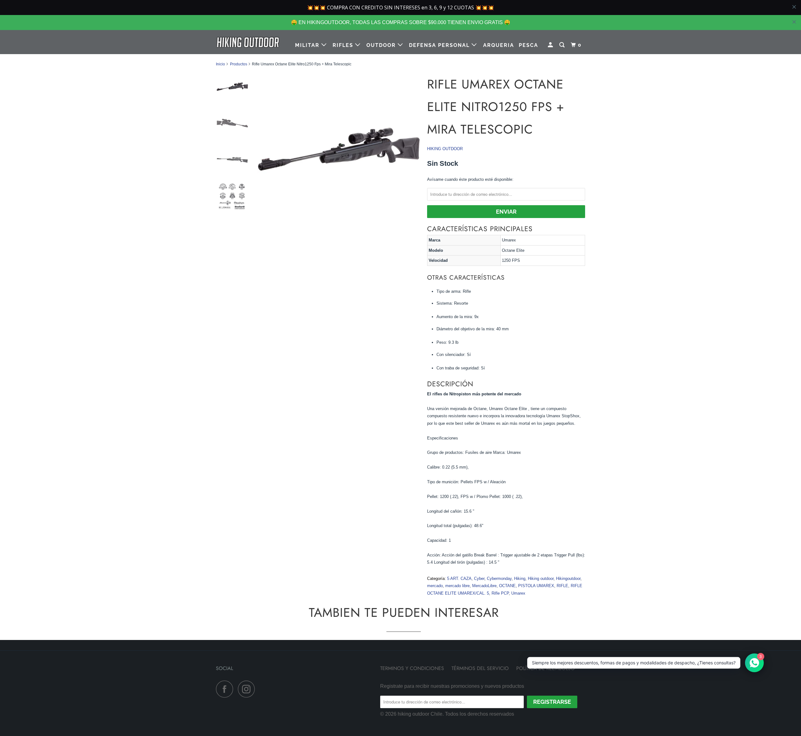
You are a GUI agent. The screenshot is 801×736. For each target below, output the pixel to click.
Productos (238, 64)
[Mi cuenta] (551, 45)
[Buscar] (562, 45)
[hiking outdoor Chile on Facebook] (226, 689)
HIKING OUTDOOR (445, 148)
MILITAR (308, 45)
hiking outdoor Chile (420, 714)
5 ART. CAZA (459, 578)
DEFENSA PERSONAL (440, 45)
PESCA (528, 45)
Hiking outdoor (541, 578)
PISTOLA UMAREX (536, 585)
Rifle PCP (500, 593)
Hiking (519, 578)
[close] (794, 22)
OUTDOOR (382, 45)
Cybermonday (499, 578)
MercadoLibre (484, 585)
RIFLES (344, 45)
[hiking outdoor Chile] (248, 42)
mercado (435, 585)
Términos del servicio (480, 668)
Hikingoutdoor (568, 578)
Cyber (479, 578)
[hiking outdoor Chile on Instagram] (248, 689)
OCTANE (507, 585)
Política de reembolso (545, 668)
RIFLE (562, 585)
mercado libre (457, 585)
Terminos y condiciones (412, 668)
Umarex (518, 593)
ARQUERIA (498, 45)
